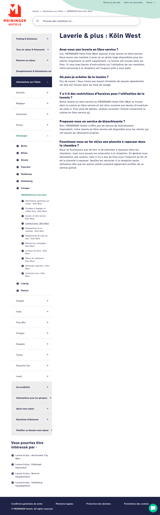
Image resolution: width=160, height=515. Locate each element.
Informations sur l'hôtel (52, 11)
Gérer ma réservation (133, 2)
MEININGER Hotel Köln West (79, 11)
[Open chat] (153, 508)
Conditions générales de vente (26, 503)
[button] (31, 38)
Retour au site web (111, 2)
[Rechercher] (37, 20)
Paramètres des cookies (136, 503)
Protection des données (98, 503)
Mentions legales (64, 503)
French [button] (149, 2)
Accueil (35, 11)
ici (88, 112)
